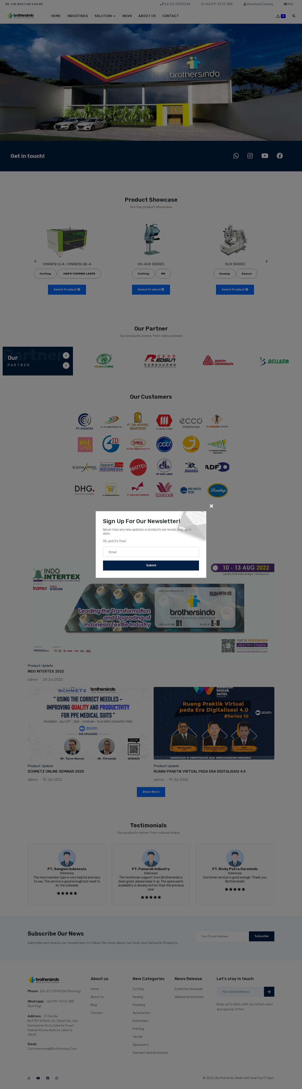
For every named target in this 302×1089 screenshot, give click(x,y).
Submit (151, 565)
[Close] (211, 506)
